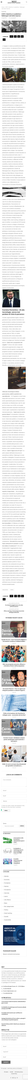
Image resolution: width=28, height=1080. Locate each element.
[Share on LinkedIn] (22, 36)
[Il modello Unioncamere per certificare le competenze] (7, 861)
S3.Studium (19, 1068)
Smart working (8, 913)
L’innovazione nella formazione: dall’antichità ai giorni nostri (19, 840)
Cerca (4, 823)
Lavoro (6, 896)
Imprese (6, 886)
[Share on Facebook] (15, 36)
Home (2, 7)
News (5, 903)
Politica (6, 910)
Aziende (6, 876)
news (11, 589)
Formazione (7, 883)
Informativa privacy (19, 1071)
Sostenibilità (7, 920)
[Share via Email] (4, 39)
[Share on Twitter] (18, 36)
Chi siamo (6, 1071)
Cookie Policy (14, 1073)
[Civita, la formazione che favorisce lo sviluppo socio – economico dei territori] (14, 703)
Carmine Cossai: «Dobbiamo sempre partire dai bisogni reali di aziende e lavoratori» (14, 739)
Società (6, 916)
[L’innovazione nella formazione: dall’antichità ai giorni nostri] (7, 840)
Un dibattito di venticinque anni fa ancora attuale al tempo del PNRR (18, 850)
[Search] (26, 2)
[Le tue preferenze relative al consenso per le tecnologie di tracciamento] (1, 810)
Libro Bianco (7, 899)
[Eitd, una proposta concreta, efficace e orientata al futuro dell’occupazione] (14, 653)
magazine (5, 589)
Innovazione (7, 889)
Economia (6, 879)
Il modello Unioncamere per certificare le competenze (18, 861)
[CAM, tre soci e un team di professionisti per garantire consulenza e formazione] (14, 753)
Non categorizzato (9, 906)
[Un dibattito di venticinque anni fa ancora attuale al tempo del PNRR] (7, 851)
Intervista (6, 893)
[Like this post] (11, 36)
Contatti (11, 1071)
